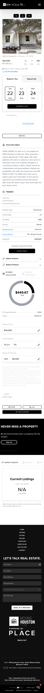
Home (22, 529)
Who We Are (22, 547)
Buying (22, 535)
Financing (22, 541)
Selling (22, 538)
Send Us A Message (22, 608)
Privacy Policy (9, 690)
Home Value (22, 544)
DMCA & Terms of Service (23, 690)
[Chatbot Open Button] (38, 687)
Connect (22, 550)
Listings (22, 532)
